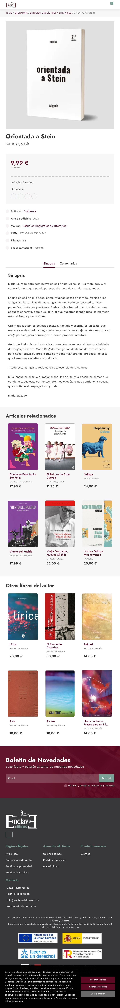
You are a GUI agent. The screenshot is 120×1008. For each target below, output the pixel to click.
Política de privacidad (19, 866)
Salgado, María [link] (18, 144)
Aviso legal (12, 853)
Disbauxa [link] (30, 211)
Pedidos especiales (54, 860)
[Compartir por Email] (27, 196)
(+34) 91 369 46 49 (18, 893)
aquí (21, 1001)
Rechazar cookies (98, 986)
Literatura (21, 13)
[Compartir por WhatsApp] (20, 196)
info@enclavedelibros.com (23, 900)
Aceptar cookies (98, 979)
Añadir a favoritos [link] (22, 182)
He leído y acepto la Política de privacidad (91, 785)
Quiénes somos (52, 853)
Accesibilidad (51, 866)
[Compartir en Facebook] (13, 196)
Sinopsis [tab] (49, 263)
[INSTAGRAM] (9, 834)
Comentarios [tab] (68, 263)
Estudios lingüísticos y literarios (50, 13)
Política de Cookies (17, 872)
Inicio (9, 13)
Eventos (85, 853)
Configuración (98, 993)
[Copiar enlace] (34, 196)
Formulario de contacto (21, 906)
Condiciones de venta (19, 860)
